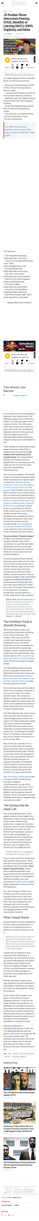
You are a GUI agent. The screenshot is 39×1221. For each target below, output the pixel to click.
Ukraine (7, 1056)
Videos (10, 11)
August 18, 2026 (8, 1097)
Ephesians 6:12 (17, 1197)
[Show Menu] (2, 3)
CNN (9, 1053)
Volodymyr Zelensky (19, 1056)
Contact (16, 1205)
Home (5, 11)
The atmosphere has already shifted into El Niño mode (18, 526)
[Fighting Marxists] (20, 346)
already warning (22, 881)
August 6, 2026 (8, 1170)
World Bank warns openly (19, 776)
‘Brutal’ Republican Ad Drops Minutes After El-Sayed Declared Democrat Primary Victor (19, 1164)
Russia (15, 1053)
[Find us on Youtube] (9, 1215)
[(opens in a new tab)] (20, 1078)
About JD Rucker (7, 1205)
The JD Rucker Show (27, 1053)
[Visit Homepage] (19, 3)
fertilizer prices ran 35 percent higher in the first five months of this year (19, 678)
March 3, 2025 (19, 34)
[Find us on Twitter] (5, 1215)
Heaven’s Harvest (24, 579)
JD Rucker (8, 34)
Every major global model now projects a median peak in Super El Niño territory (19, 503)
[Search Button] (37, 3)
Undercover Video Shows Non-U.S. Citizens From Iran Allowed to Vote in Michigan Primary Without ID (19, 1128)
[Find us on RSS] (13, 1215)
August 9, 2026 (8, 1134)
